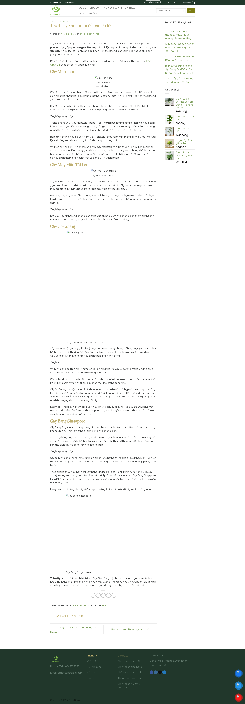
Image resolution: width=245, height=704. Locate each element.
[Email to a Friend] (103, 595)
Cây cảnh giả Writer (90, 34)
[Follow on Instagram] (156, 672)
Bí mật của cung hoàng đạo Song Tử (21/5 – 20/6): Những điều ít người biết (179, 69)
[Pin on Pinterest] (108, 595)
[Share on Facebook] (93, 595)
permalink (106, 605)
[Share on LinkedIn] (113, 595)
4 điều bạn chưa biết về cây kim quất (129, 629)
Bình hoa (130, 8)
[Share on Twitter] (98, 595)
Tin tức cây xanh (59, 21)
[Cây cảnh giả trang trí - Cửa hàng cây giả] (62, 10)
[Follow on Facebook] (151, 672)
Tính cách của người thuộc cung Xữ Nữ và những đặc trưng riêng (178, 35)
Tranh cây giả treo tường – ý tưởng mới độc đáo (179, 80)
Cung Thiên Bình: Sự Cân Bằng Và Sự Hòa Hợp (179, 58)
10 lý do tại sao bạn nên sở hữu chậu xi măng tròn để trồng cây (179, 48)
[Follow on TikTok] (160, 672)
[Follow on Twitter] (164, 672)
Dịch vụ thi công (88, 13)
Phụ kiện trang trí (113, 8)
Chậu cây (94, 8)
